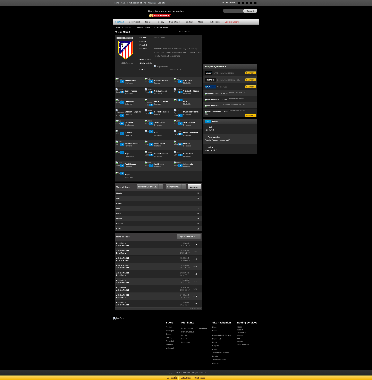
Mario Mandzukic (132, 143)
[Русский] (243, 3)
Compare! (194, 187)
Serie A (184, 339)
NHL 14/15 (209, 130)
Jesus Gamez (160, 122)
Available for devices (220, 353)
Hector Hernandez (161, 112)
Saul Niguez (159, 164)
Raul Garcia (188, 154)
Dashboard (151, 3)
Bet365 (240, 336)
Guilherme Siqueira (133, 112)
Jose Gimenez (189, 122)
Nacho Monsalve (161, 154)
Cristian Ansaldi (160, 91)
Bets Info (161, 3)
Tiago (127, 175)
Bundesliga (185, 342)
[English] (239, 3)
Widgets (215, 346)
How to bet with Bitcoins (136, 3)
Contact (215, 349)
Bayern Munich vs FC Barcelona (194, 328)
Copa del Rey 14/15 (187, 237)
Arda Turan (187, 80)
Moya (127, 154)
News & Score (131, 10)
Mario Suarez (159, 143)
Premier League (187, 332)
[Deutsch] (251, 3)
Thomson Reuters (219, 360)
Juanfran (128, 133)
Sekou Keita (188, 164)
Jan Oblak (129, 122)
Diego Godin (130, 101)
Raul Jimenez (130, 164)
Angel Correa (130, 80)
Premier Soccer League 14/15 (217, 140)
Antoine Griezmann (162, 80)
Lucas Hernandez (190, 133)
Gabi (185, 101)
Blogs (214, 342)
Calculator (186, 378)
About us (215, 363)
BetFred (240, 341)
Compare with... (173, 187)
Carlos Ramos (131, 91)
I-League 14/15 (211, 150)
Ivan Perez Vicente (191, 112)
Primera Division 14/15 (147, 187)
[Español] (247, 3)
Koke (156, 133)
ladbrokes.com (243, 344)
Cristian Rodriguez (191, 91)
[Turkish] (255, 3)
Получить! (250, 73)
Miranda (186, 143)
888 (238, 339)
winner (239, 327)
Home (116, 3)
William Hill (241, 333)
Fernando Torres (161, 101)
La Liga (184, 335)
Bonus (123, 3)
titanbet (240, 330)
